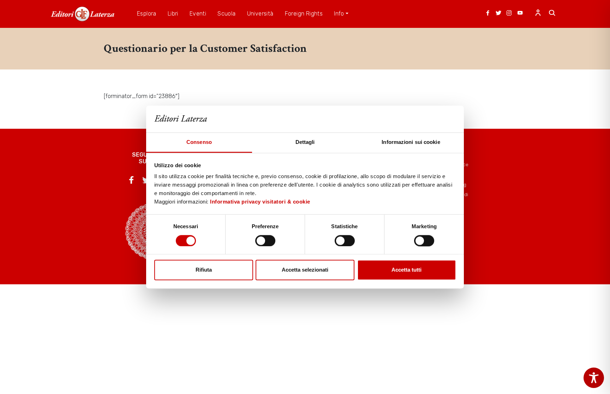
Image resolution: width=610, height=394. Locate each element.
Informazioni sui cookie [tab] (411, 142)
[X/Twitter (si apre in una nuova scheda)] (498, 13)
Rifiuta (204, 270)
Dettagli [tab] (305, 142)
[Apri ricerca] (552, 13)
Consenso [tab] (199, 142)
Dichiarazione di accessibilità (450, 198)
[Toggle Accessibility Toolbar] (594, 378)
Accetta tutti (406, 270)
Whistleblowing (449, 184)
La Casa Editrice (450, 164)
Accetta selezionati (305, 270)
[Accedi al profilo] (538, 13)
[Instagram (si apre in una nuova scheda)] (509, 13)
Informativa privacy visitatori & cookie (260, 202)
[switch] (265, 240)
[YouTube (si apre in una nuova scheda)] (520, 13)
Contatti (442, 174)
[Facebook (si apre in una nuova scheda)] (488, 13)
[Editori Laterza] (82, 14)
